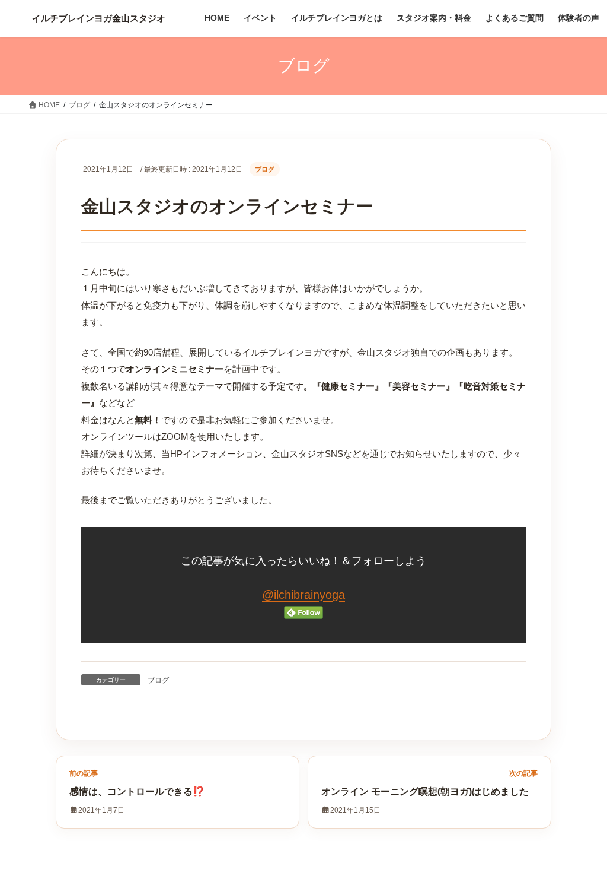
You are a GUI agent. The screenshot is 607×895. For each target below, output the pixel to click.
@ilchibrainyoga (303, 594)
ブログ (264, 169)
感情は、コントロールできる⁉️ (137, 791)
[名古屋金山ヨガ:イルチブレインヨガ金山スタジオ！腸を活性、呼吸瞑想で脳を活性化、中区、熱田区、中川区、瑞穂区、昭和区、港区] (98, 18)
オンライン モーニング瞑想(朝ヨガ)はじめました (425, 791)
